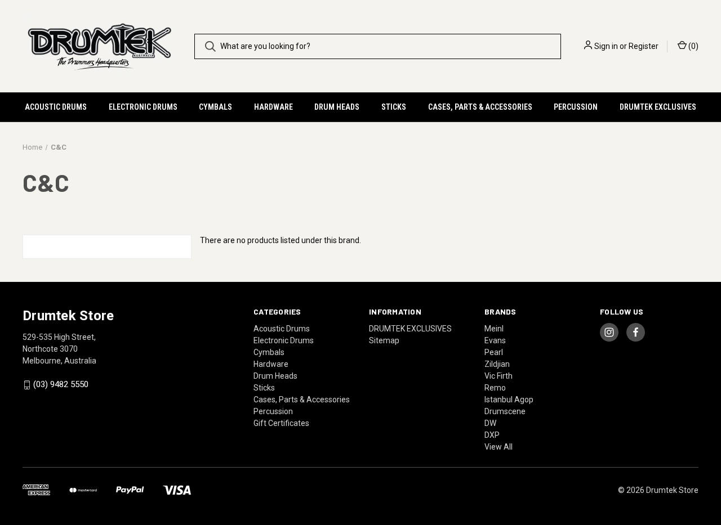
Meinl (494, 328)
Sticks (393, 106)
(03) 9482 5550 (60, 385)
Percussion (576, 106)
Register (643, 46)
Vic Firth (498, 375)
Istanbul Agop (508, 399)
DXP (492, 434)
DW (490, 423)
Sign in (606, 46)
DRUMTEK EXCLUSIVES (658, 106)
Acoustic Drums (56, 106)
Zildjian (497, 364)
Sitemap (384, 340)
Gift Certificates (281, 423)
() (692, 46)
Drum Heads (336, 106)
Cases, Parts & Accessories (480, 106)
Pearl (493, 352)
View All (498, 446)
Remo (495, 387)
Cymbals (215, 106)
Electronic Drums (143, 106)
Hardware (273, 106)
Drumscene (505, 411)
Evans (495, 340)
